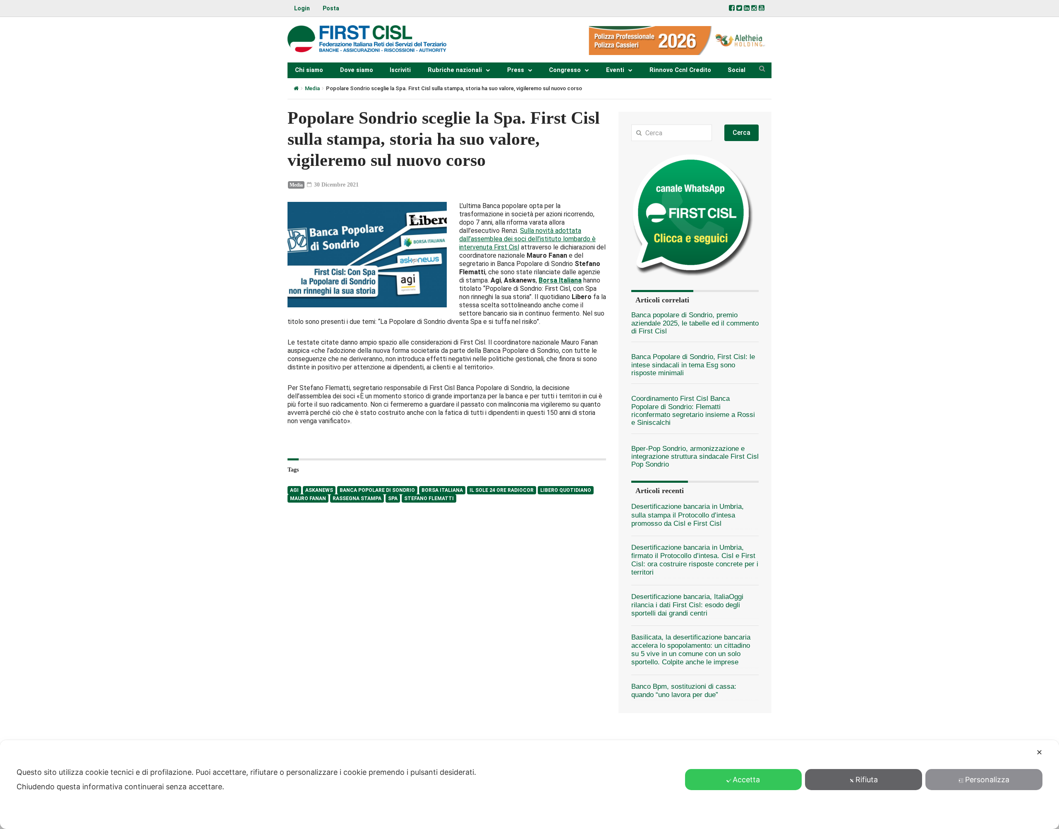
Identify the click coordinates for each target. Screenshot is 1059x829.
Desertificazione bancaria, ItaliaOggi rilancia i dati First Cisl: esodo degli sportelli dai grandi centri (687, 605)
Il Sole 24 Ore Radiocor (502, 490)
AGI (294, 490)
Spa (393, 498)
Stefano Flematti (429, 498)
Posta (331, 8)
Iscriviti (400, 70)
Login (302, 8)
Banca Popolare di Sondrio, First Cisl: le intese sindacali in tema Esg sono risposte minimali (693, 365)
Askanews (319, 490)
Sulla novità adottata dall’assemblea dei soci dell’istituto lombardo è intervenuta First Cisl (527, 239)
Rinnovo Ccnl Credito (680, 70)
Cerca (741, 133)
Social (736, 70)
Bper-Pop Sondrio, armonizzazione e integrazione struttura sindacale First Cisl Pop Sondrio (695, 457)
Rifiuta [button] (866, 779)
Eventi (615, 70)
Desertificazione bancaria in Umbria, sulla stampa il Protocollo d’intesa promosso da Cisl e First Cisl (687, 515)
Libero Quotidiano (565, 490)
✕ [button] (1039, 752)
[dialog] (529, 784)
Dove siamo (356, 70)
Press (515, 70)
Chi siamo (309, 70)
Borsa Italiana (442, 490)
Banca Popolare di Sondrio (377, 490)
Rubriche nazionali (455, 70)
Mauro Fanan (308, 498)
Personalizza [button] (987, 779)
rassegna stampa (357, 498)
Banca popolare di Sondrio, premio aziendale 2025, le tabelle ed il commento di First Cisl (695, 323)
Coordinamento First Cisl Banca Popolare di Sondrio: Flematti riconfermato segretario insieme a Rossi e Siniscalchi (693, 410)
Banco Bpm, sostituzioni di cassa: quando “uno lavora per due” (683, 691)
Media (312, 88)
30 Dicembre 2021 (335, 185)
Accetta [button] (746, 779)
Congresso (565, 70)
